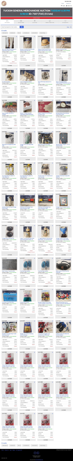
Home (62, 3)
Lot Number (25, 32)
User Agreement (19, 450)
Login (63, 5)
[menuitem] (62, 3)
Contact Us (68, 3)
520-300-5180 (68, 1)
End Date (12, 32)
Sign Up (70, 5)
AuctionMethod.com (39, 459)
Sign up (13, 450)
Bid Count (4, 32)
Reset (68, 27)
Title (18, 32)
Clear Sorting (42, 32)
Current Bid (34, 32)
